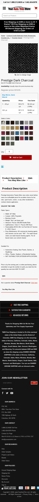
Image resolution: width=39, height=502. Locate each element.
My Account (5, 482)
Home (3, 36)
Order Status (6, 461)
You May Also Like (17, 180)
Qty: (2, 152)
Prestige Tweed (17, 38)
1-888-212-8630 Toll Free (9, 427)
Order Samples (6, 452)
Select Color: (5, 118)
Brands (4, 458)
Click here (34, 283)
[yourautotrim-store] (19, 9)
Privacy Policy (27, 494)
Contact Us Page (7, 433)
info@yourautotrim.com (9, 439)
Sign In (4, 485)
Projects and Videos (8, 455)
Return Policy (6, 476)
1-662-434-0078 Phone (9, 430)
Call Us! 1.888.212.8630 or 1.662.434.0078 (20, 2)
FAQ (3, 449)
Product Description (12, 178)
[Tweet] (2, 167)
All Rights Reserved (14, 494)
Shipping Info (6, 473)
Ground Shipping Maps (9, 470)
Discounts (5, 479)
